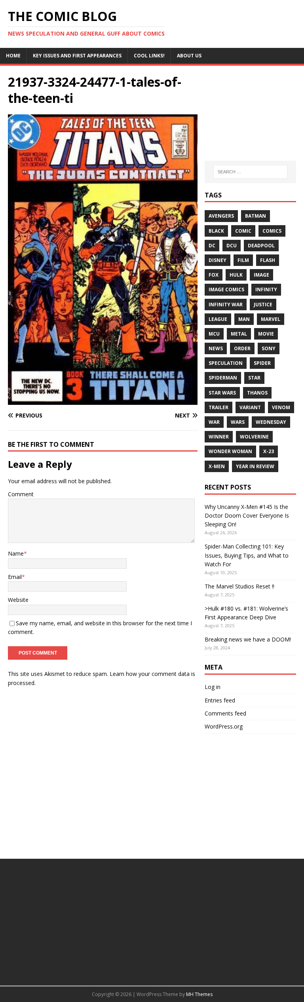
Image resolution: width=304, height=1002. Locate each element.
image (261, 274)
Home (13, 55)
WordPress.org (224, 726)
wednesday (271, 422)
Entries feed (220, 700)
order (242, 348)
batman (255, 216)
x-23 (268, 451)
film (243, 260)
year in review (255, 466)
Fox (213, 274)
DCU (231, 245)
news (216, 348)
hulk (236, 274)
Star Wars (222, 392)
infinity (266, 289)
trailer (218, 407)
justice (263, 304)
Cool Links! (149, 55)
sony (269, 348)
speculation (226, 363)
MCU (214, 333)
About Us (189, 55)
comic (243, 231)
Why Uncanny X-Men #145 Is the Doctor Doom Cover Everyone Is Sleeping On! (247, 515)
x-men (217, 466)
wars (238, 422)
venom (281, 407)
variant (250, 407)
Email (15, 577)
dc (212, 245)
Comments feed (225, 713)
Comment (21, 494)
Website (18, 599)
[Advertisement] (250, 113)
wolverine (254, 436)
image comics (226, 289)
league (218, 319)
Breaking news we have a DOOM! (248, 639)
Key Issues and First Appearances (77, 55)
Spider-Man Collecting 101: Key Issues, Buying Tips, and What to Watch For (247, 555)
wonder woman (230, 451)
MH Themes (199, 994)
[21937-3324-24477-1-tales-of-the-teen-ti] (103, 400)
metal (239, 333)
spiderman (223, 377)
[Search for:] (250, 171)
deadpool (261, 245)
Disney (217, 260)
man (244, 319)
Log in (212, 687)
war (214, 422)
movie (266, 333)
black (216, 231)
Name (16, 553)
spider (262, 363)
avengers (221, 216)
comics (271, 231)
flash (267, 260)
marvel (270, 319)
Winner (219, 436)
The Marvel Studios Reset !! (239, 586)
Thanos (257, 392)
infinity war (226, 304)
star (254, 377)
